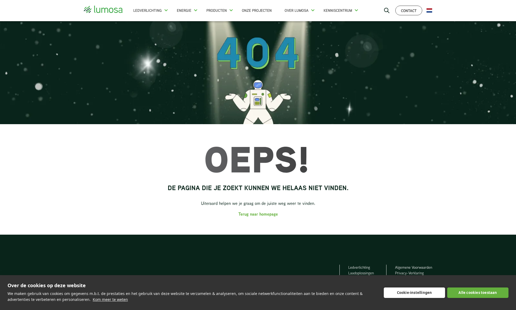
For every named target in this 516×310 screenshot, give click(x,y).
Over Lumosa (297, 10)
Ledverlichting (147, 10)
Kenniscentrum (338, 10)
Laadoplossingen (361, 273)
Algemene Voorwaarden (413, 267)
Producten (216, 10)
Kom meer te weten (110, 299)
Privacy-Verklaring (409, 273)
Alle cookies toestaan (477, 292)
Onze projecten (257, 10)
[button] (166, 10)
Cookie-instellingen (414, 292)
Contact (409, 10)
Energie (184, 10)
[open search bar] (387, 10)
